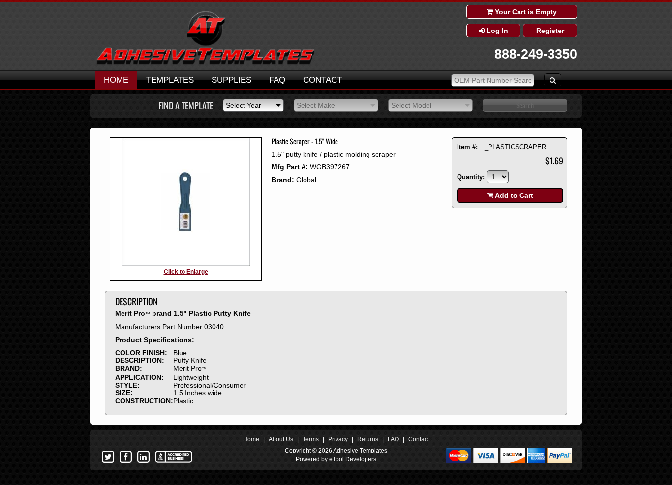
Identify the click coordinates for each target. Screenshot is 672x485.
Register (550, 30)
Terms (311, 439)
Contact (322, 80)
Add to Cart (513, 195)
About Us (281, 439)
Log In (496, 30)
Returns (367, 439)
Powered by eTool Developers (336, 459)
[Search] (552, 79)
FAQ (277, 80)
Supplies (231, 80)
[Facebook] (125, 457)
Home (116, 80)
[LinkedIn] (143, 457)
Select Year (243, 105)
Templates (170, 80)
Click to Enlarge (186, 271)
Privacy (338, 439)
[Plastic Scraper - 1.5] (186, 263)
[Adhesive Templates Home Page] (205, 63)
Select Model (411, 105)
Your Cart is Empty (525, 12)
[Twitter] (108, 457)
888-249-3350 (535, 54)
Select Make (316, 105)
